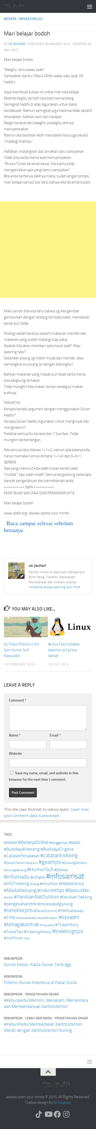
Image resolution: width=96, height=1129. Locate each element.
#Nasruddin (77, 890)
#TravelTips (13, 931)
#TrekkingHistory (37, 932)
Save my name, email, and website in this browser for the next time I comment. (43, 776)
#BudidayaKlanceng (22, 849)
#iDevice (61, 870)
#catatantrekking (59, 855)
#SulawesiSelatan (26, 918)
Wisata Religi (31, 19)
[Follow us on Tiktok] (38, 1114)
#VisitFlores (13, 938)
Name (14, 735)
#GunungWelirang (15, 870)
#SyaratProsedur (48, 918)
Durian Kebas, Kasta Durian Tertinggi (37, 964)
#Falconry (32, 863)
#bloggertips (58, 843)
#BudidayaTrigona (56, 849)
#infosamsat (65, 876)
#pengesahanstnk (20, 903)
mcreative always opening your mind (54, 587)
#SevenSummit (45, 911)
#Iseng (34, 884)
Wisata (10, 19)
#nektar (8, 897)
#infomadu (17, 876)
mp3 (26, 938)
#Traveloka (47, 925)
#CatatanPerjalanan (21, 855)
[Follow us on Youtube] (48, 1114)
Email (55, 735)
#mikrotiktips (51, 890)
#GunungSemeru (74, 863)
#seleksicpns (18, 910)
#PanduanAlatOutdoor (36, 897)
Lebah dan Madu (38, 1018)
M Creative (62, 1102)
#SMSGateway (70, 910)
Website (15, 753)
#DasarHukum (15, 863)
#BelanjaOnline (33, 842)
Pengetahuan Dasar (42, 994)
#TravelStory (67, 924)
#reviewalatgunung (55, 904)
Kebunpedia (13, 958)
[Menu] (89, 6)
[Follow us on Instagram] (66, 1114)
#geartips (50, 862)
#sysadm (69, 917)
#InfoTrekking (16, 883)
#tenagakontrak (21, 924)
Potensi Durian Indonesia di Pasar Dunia (40, 982)
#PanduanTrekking (76, 897)
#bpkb (74, 842)
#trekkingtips (67, 931)
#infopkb (37, 877)
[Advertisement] (48, 250)
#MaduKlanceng (20, 890)
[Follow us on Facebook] (57, 1114)
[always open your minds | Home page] (17, 6)
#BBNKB (10, 843)
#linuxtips (49, 883)
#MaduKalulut (71, 883)
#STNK (10, 917)
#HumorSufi (40, 869)
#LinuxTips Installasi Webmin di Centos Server (64, 650)
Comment (17, 700)
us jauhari (16, 44)
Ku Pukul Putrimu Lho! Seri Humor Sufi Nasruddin (21, 650)
